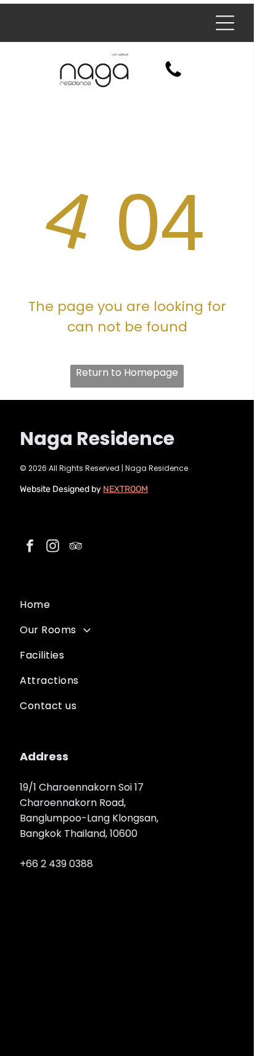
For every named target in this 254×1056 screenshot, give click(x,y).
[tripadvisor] (75, 547)
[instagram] (52, 547)
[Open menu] (225, 23)
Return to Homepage (127, 372)
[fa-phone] (173, 76)
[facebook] (29, 547)
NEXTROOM (125, 489)
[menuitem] (127, 604)
